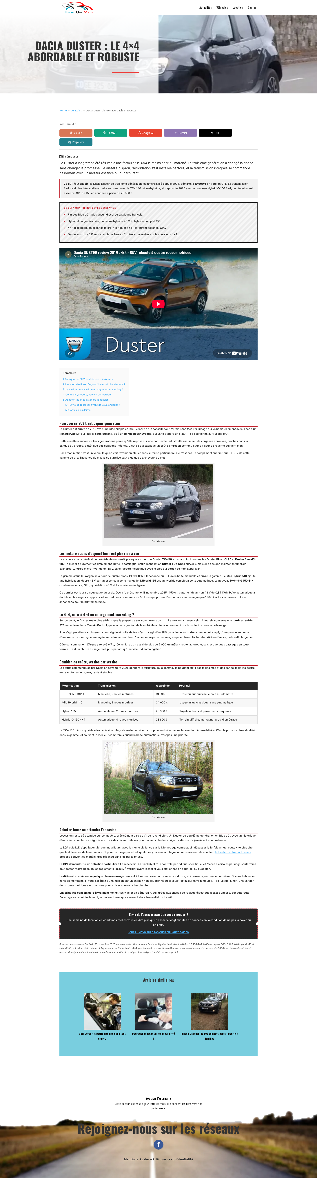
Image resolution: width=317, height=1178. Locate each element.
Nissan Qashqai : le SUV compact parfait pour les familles (209, 1036)
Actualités (205, 7)
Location (238, 7)
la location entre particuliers (233, 852)
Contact (253, 7)
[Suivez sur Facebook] (158, 1145)
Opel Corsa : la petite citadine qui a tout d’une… (102, 1036)
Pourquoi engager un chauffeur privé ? (153, 1036)
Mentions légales (137, 1159)
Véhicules (222, 7)
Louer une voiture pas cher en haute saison (158, 932)
